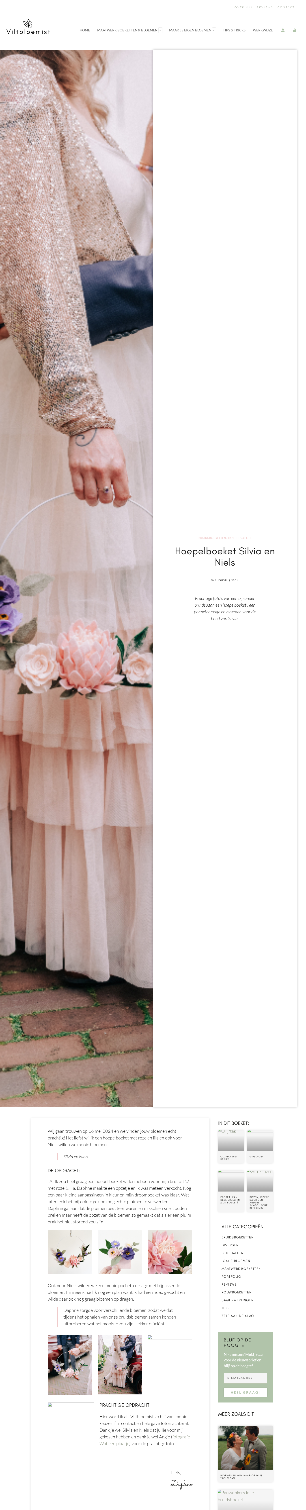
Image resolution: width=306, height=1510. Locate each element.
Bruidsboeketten (212, 538)
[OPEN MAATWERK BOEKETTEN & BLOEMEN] (160, 30)
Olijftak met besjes (228, 1158)
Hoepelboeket (239, 538)
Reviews (265, 7)
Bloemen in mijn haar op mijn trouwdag (241, 1477)
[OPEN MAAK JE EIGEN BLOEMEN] (214, 30)
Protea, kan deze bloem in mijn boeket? (230, 1200)
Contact (286, 7)
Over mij (243, 7)
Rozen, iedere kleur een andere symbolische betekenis (259, 1202)
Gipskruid (256, 1156)
